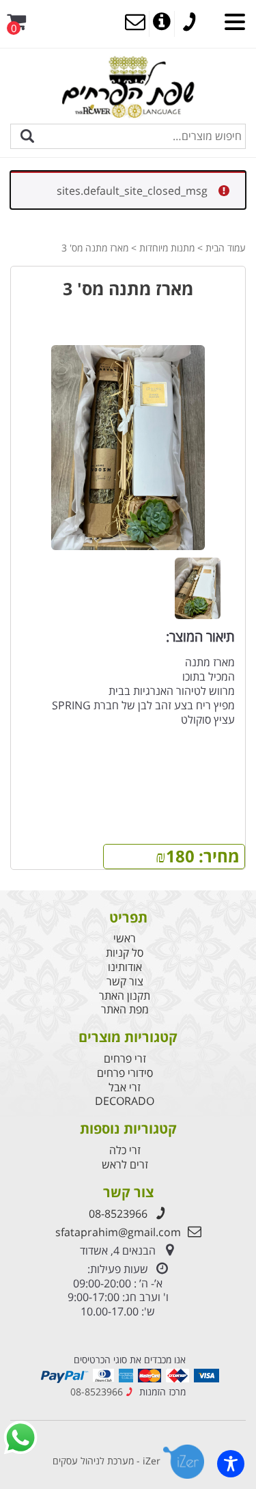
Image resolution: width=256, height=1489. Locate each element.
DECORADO (124, 1101)
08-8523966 (118, 1213)
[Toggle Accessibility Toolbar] (231, 1464)
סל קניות (124, 953)
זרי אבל (125, 1087)
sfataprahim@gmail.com (118, 1232)
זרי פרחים (125, 1059)
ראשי (124, 938)
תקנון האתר (124, 996)
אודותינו (125, 967)
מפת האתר (125, 1009)
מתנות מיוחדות (167, 247)
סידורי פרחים (125, 1073)
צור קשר (124, 981)
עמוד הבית (225, 247)
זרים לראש (125, 1165)
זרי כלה (125, 1150)
